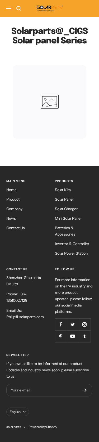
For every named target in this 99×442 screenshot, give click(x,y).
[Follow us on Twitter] (73, 324)
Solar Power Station (71, 253)
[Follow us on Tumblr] (85, 336)
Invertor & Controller (72, 243)
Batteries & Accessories (65, 231)
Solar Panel (64, 199)
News (11, 218)
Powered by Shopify (43, 427)
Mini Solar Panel (68, 218)
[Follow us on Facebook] (61, 324)
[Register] (84, 390)
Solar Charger (66, 208)
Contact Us (15, 227)
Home (11, 189)
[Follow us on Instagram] (85, 324)
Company (14, 208)
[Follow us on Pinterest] (61, 336)
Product (13, 199)
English (15, 412)
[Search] (18, 8)
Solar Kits (63, 189)
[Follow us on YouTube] (73, 336)
